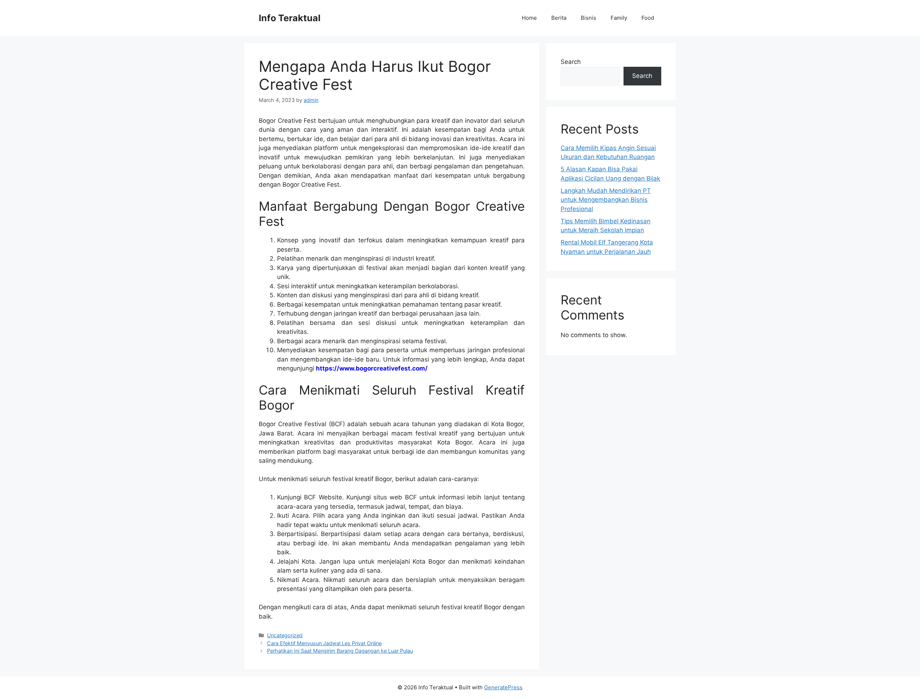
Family (619, 17)
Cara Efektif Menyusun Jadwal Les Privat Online (324, 643)
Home (529, 17)
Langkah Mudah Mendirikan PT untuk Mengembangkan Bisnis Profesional (606, 200)
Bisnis (588, 17)
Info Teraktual (290, 18)
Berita (558, 17)
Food (647, 17)
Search (571, 61)
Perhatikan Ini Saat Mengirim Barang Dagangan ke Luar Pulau (340, 651)
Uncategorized (285, 635)
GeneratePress (503, 687)
